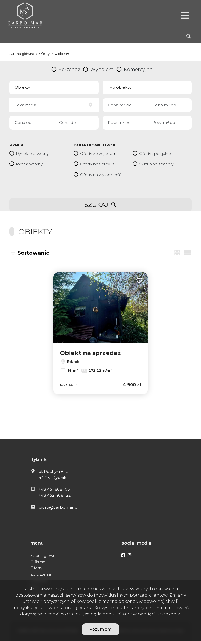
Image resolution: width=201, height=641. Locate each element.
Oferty (36, 568)
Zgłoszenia (40, 574)
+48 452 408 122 (54, 495)
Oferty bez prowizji (98, 164)
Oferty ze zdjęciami (98, 153)
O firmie (37, 561)
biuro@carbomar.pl (58, 507)
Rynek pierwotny (32, 153)
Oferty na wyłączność (100, 174)
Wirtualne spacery (156, 164)
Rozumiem (100, 629)
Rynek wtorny (29, 164)
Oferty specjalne (155, 153)
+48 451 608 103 (54, 489)
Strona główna (44, 555)
